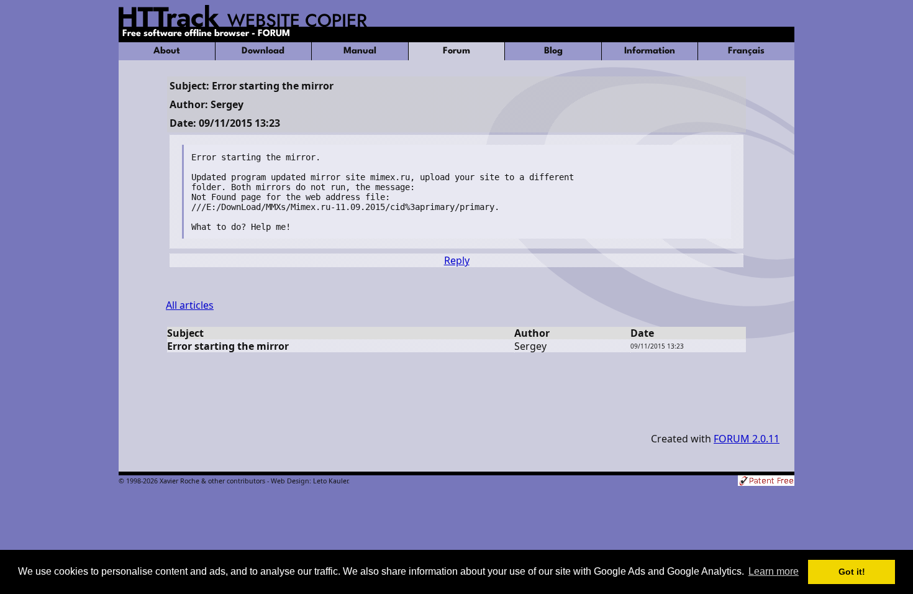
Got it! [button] (851, 572)
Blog (553, 51)
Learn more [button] (773, 571)
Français (746, 51)
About (166, 51)
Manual (359, 51)
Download (263, 51)
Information (649, 51)
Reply (457, 260)
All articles (190, 305)
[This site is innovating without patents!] (766, 481)
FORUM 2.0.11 (746, 439)
